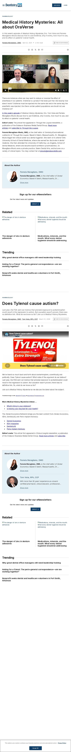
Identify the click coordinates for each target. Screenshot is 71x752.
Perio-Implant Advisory (16, 429)
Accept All (35, 748)
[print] (68, 50)
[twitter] (35, 50)
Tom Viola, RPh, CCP (30, 319)
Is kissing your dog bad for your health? (22, 409)
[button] (3, 5)
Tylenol (24, 395)
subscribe (61, 436)
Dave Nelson (30, 395)
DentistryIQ (11, 426)
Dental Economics (14, 421)
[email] (42, 50)
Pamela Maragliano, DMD (11, 43)
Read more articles (46, 436)
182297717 (18, 395)
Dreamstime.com (39, 395)
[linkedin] (32, 50)
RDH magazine (13, 424)
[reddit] (39, 50)
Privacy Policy (62, 743)
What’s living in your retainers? (19, 406)
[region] (35, 746)
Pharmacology (7, 16)
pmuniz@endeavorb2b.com (51, 151)
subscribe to (17, 128)
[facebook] (29, 50)
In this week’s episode (11, 113)
